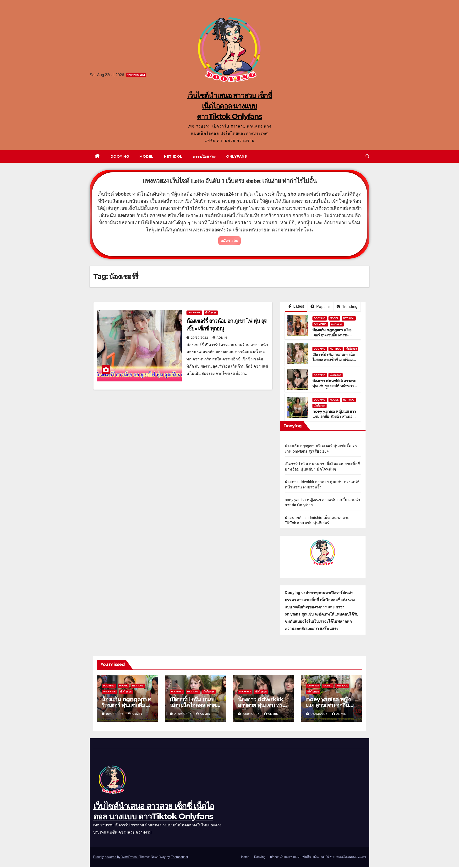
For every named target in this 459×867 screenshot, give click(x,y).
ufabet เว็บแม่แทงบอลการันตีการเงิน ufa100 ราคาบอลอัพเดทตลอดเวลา (318, 857)
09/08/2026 (115, 714)
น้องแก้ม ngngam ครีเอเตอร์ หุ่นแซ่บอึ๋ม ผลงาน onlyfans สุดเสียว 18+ (332, 335)
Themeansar (179, 857)
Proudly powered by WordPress (115, 857)
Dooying (119, 156)
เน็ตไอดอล (210, 312)
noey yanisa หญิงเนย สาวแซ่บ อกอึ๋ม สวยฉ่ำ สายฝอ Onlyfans (334, 416)
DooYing (319, 318)
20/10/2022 (200, 337)
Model (146, 156)
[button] (367, 156)
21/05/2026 (183, 714)
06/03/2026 (320, 714)
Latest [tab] (298, 306)
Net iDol (173, 156)
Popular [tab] (322, 307)
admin (222, 337)
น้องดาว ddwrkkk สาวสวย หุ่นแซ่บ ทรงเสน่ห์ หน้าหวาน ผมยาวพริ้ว (334, 386)
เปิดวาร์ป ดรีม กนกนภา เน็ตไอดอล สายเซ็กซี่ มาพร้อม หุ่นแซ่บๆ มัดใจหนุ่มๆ (333, 359)
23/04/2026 (251, 714)
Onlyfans (236, 156)
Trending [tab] (349, 307)
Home (245, 857)
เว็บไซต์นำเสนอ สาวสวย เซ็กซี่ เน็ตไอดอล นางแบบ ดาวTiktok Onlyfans (229, 106)
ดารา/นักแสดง (204, 156)
